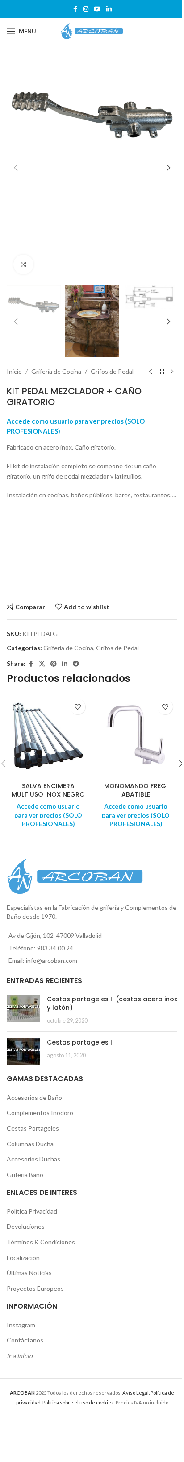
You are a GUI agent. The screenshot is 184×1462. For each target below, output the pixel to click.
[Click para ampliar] (23, 265)
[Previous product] (150, 371)
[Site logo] (92, 30)
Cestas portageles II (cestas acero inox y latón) (112, 1003)
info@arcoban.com (51, 960)
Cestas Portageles (33, 1128)
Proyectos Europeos (35, 1288)
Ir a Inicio (20, 1355)
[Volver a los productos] (161, 371)
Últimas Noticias (29, 1272)
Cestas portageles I (79, 1042)
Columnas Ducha (30, 1144)
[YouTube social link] (97, 9)
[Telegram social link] (76, 664)
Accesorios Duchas (33, 1159)
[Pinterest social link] (53, 664)
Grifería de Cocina (56, 371)
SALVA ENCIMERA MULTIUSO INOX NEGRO (48, 790)
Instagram (21, 1325)
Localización (23, 1257)
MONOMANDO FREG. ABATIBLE (135, 790)
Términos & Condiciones (41, 1242)
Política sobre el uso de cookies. (78, 1402)
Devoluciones (26, 1226)
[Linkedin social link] (109, 9)
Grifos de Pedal (112, 371)
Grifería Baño (25, 1174)
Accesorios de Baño (34, 1097)
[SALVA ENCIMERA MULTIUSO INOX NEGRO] (48, 735)
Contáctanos (25, 1340)
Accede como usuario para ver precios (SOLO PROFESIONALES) (48, 814)
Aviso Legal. (136, 1393)
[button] (16, 168)
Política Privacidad (32, 1211)
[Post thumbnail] (23, 1010)
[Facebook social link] (75, 9)
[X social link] (42, 664)
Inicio (14, 371)
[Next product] (172, 371)
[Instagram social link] (85, 9)
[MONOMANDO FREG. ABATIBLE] (135, 735)
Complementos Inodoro (40, 1112)
